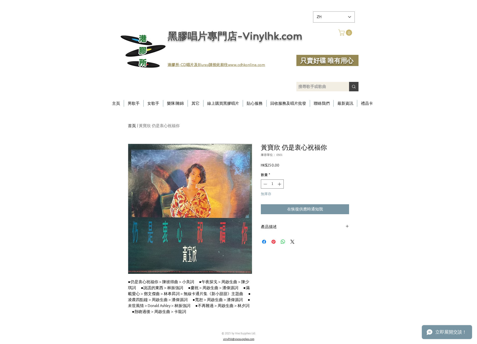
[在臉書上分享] (264, 242)
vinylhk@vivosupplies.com (238, 339)
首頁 (132, 125)
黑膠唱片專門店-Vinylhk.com (235, 36)
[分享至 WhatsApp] (283, 242)
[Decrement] (265, 184)
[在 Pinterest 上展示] (274, 242)
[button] (346, 33)
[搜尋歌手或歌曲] (353, 86)
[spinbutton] (272, 184)
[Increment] (280, 184)
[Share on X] (292, 242)
